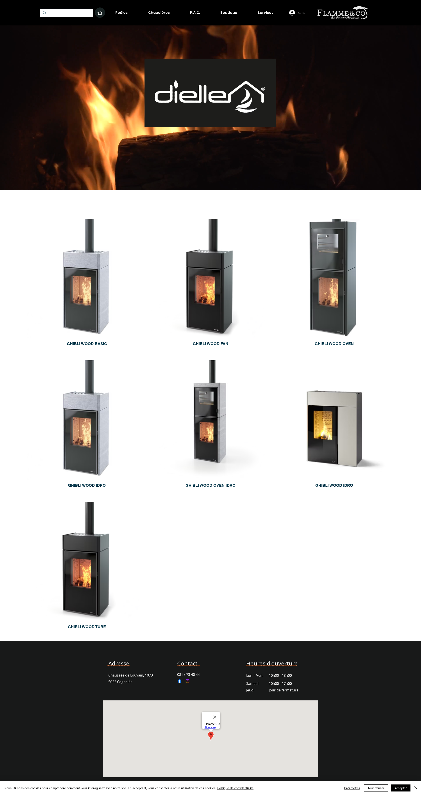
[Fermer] (415, 787)
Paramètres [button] (352, 788)
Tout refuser (375, 788)
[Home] (100, 12)
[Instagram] (187, 681)
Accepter (400, 788)
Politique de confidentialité (235, 788)
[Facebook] (179, 681)
